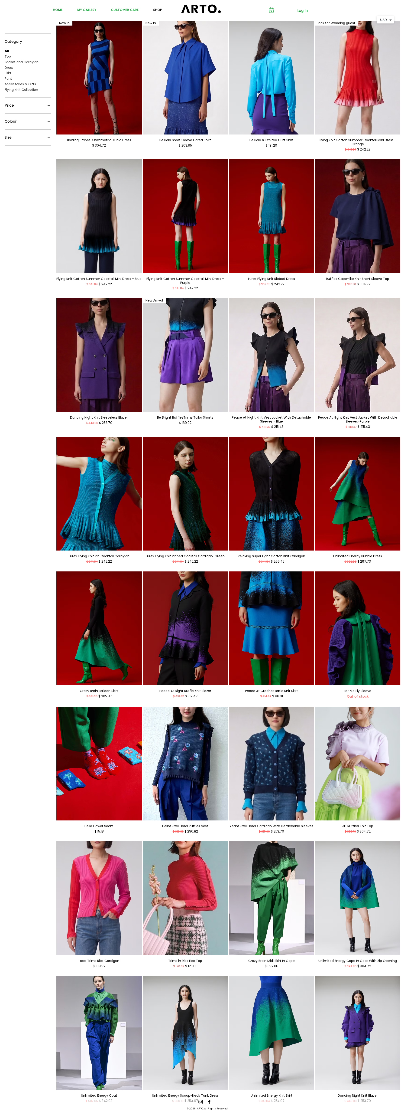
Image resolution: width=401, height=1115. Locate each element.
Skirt (8, 73)
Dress (9, 67)
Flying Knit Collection (21, 89)
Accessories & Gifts (20, 84)
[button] (271, 10)
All (7, 51)
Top (8, 56)
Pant (8, 78)
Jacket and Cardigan (22, 62)
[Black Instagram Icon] (201, 1102)
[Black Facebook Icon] (209, 1102)
